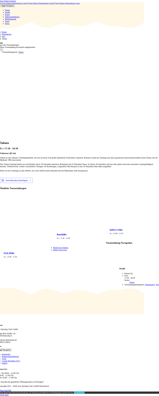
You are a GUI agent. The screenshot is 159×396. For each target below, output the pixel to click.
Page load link (5, 390)
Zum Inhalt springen (8, 1)
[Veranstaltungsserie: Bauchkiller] (71, 238)
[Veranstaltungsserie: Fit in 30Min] (18, 257)
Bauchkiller (62, 234)
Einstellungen (79, 393)
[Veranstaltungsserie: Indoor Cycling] (124, 233)
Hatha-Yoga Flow (60, 250)
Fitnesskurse (150, 285)
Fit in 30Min (9, 253)
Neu (157, 285)
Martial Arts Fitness (60, 248)
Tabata (132, 282)
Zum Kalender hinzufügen (17, 180)
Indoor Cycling (116, 230)
